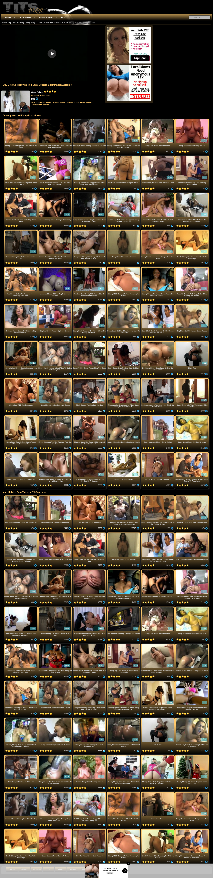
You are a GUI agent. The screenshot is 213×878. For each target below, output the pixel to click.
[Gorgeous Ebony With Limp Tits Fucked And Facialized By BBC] (90, 231)
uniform (46, 105)
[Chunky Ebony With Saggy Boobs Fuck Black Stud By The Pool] (90, 157)
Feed (63, 17)
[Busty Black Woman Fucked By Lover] (192, 416)
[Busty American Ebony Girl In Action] (158, 416)
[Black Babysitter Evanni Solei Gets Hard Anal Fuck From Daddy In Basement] (55, 157)
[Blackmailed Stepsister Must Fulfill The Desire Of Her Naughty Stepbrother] (192, 682)
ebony (48, 102)
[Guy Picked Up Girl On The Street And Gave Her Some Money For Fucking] (55, 120)
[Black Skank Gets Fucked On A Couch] (55, 379)
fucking (70, 102)
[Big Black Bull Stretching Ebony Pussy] (192, 305)
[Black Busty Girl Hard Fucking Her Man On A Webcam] (124, 305)
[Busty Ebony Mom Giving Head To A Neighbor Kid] (90, 719)
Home (8, 17)
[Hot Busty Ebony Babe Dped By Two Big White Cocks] (158, 342)
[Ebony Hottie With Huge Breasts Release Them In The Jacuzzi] (158, 756)
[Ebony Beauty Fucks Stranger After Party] (55, 194)
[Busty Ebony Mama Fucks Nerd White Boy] (192, 533)
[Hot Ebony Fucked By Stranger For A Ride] (124, 608)
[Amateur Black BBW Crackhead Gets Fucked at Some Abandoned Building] (124, 496)
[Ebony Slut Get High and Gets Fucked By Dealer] (21, 120)
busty (82, 102)
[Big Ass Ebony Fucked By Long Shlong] (55, 305)
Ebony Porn (45, 95)
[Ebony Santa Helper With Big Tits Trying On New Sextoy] (55, 645)
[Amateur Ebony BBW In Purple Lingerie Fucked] (55, 268)
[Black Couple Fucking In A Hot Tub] (90, 379)
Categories (25, 17)
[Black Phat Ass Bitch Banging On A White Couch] (21, 157)
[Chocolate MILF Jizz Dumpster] (21, 379)
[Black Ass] (192, 342)
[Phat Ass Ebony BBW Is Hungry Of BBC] (124, 157)
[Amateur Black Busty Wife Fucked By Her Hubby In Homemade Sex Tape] (90, 268)
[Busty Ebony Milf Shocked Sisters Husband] (55, 533)
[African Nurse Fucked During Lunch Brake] (124, 416)
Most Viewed (46, 17)
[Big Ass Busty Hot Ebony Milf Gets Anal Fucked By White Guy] (90, 416)
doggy (76, 102)
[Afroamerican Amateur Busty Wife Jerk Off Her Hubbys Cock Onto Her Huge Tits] (55, 453)
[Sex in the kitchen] (158, 793)
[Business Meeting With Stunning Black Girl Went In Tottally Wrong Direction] (158, 379)
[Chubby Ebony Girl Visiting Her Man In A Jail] (21, 231)
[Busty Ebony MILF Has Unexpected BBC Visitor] (192, 379)
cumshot (89, 102)
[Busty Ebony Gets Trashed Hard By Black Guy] (124, 342)
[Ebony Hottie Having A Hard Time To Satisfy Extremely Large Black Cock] (55, 342)
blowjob (56, 102)
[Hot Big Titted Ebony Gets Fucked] (158, 453)
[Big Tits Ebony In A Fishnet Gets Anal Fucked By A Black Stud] (90, 453)
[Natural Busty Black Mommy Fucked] (90, 756)
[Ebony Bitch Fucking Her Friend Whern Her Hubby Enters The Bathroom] (90, 305)
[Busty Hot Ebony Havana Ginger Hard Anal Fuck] (158, 231)
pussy (62, 102)
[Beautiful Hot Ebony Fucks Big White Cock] (90, 342)
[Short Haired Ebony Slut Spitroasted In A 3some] (21, 342)
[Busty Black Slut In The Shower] (124, 231)
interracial (41, 102)
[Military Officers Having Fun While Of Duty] (90, 120)
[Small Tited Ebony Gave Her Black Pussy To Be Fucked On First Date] (158, 496)
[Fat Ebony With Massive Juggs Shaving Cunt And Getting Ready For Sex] (124, 194)
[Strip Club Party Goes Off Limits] (158, 120)
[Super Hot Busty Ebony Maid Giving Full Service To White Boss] (90, 608)
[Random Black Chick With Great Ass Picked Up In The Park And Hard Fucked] (158, 645)
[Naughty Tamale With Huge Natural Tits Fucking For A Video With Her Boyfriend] (192, 268)
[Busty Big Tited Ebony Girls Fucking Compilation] (192, 157)
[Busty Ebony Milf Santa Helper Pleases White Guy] (192, 756)
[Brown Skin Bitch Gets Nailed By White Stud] (21, 194)
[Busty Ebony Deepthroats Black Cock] (21, 453)
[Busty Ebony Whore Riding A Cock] (192, 120)
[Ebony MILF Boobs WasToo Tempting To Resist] (124, 268)
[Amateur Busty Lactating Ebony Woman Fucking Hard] (90, 571)
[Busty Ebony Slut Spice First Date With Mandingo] (192, 231)
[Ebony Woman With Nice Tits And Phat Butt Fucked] (55, 416)
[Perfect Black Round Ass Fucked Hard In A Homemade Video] (55, 231)
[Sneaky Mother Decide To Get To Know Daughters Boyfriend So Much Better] (21, 608)
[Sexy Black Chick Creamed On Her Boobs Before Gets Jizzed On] (158, 305)
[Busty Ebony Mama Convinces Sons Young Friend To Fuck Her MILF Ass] (192, 453)
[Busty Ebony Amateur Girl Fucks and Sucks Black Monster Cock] (55, 756)
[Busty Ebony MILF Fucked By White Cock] (158, 157)
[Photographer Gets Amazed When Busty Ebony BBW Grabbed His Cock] (124, 379)
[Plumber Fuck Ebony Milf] (124, 453)
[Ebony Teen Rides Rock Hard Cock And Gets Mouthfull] (158, 194)
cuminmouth (37, 105)
